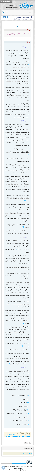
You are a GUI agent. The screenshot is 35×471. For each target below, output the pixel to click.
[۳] (25, 201)
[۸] (22, 346)
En (7, 12)
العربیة (3, 12)
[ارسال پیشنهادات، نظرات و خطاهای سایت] (3, 468)
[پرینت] (6, 17)
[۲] (28, 155)
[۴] (23, 227)
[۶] (9, 273)
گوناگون (15, 19)
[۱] (28, 64)
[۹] (9, 364)
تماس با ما (17, 470)
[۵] (17, 250)
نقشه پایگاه (11, 470)
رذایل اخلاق (21, 19)
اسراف (26, 443)
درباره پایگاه (24, 470)
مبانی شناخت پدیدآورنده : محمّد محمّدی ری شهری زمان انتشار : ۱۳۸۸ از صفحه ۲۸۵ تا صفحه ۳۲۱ (17, 435)
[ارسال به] (4, 17)
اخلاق (26, 19)
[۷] (24, 323)
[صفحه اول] (31, 17)
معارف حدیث (26, 17)
